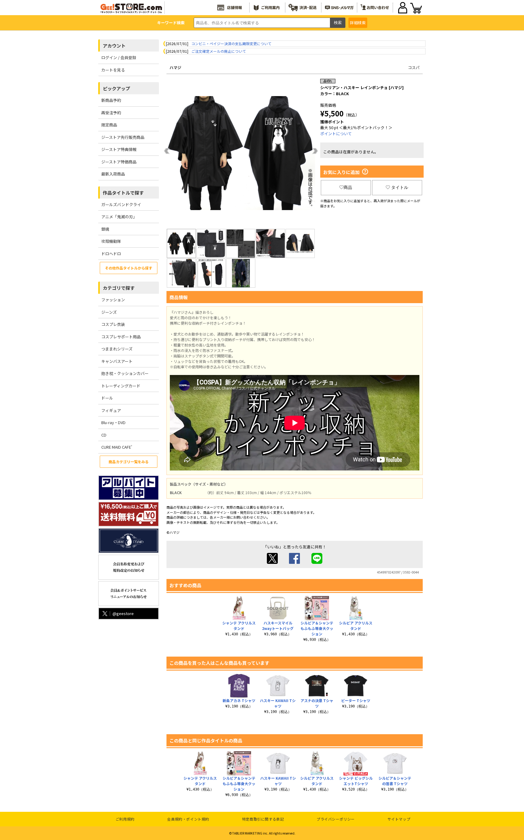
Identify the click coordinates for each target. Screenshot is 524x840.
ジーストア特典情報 (118, 149)
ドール (107, 398)
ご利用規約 (125, 819)
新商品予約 (111, 100)
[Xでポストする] (272, 562)
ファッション (113, 300)
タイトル (399, 187)
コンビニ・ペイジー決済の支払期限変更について (231, 43)
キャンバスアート (117, 361)
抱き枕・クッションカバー (125, 373)
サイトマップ (399, 819)
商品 (348, 187)
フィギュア (111, 410)
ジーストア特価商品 (118, 162)
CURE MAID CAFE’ (116, 447)
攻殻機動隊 (111, 241)
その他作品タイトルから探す (128, 267)
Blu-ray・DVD (113, 422)
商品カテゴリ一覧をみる (129, 461)
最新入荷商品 (113, 174)
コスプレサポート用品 (121, 337)
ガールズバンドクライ (121, 204)
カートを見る (113, 70)
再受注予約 (111, 112)
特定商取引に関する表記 (263, 819)
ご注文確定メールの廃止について (218, 51)
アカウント (114, 45)
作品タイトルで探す (123, 192)
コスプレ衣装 (113, 324)
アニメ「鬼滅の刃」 (119, 216)
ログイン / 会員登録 (118, 57)
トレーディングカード (120, 386)
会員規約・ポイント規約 (188, 819)
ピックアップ (116, 88)
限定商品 (109, 125)
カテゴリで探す (119, 288)
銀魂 (105, 229)
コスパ (414, 67)
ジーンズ (109, 312)
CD (103, 435)
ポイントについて (336, 133)
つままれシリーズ (117, 349)
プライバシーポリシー (336, 819)
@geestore (123, 613)
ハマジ (175, 67)
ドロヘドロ (111, 253)
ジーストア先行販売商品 (122, 137)
